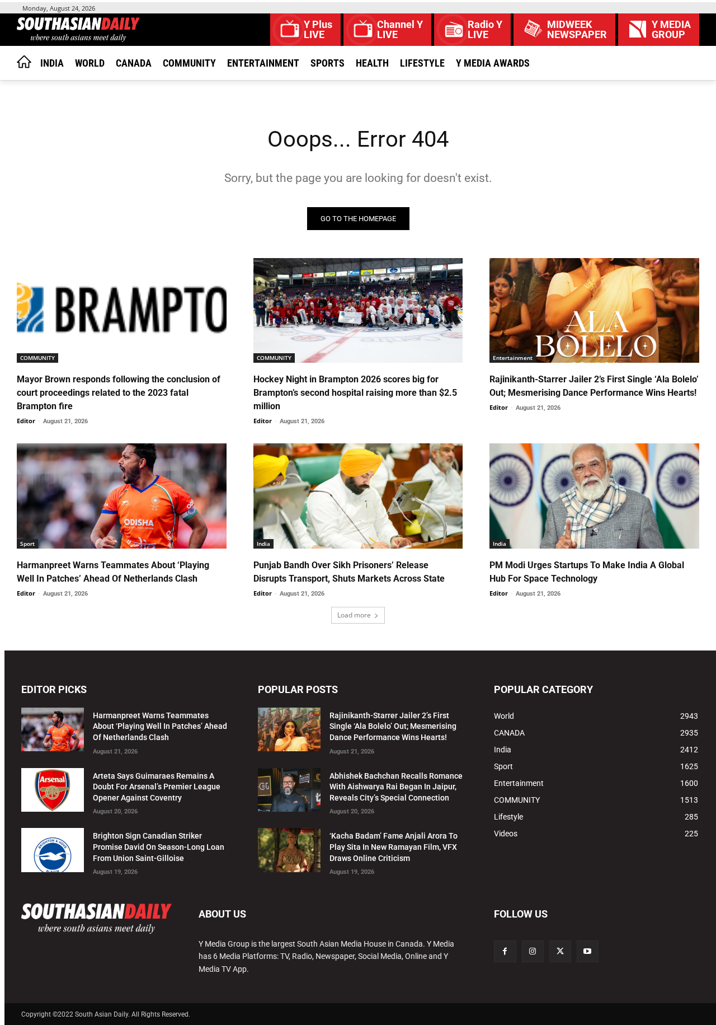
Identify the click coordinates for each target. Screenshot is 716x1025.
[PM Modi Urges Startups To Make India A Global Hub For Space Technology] (594, 495)
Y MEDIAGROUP (671, 30)
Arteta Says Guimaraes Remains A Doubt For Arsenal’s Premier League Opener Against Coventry (156, 786)
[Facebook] (505, 951)
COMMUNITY (37, 358)
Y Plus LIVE (318, 30)
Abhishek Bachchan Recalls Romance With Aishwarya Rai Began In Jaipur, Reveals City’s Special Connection (396, 786)
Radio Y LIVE (485, 30)
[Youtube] (588, 951)
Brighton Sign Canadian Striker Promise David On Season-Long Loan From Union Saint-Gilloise (158, 846)
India (263, 543)
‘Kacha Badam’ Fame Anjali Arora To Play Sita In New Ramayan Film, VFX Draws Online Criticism (393, 846)
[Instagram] (533, 951)
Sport (27, 543)
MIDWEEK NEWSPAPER (577, 30)
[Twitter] (560, 951)
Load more (354, 615)
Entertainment (513, 358)
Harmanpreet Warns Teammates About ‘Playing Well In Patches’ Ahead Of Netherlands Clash (160, 726)
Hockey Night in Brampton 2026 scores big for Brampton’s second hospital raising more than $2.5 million (355, 392)
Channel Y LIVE (400, 30)
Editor (26, 420)
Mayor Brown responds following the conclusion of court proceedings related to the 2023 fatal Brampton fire (118, 392)
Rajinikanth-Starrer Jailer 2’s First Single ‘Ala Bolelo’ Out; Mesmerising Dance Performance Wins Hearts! (392, 726)
